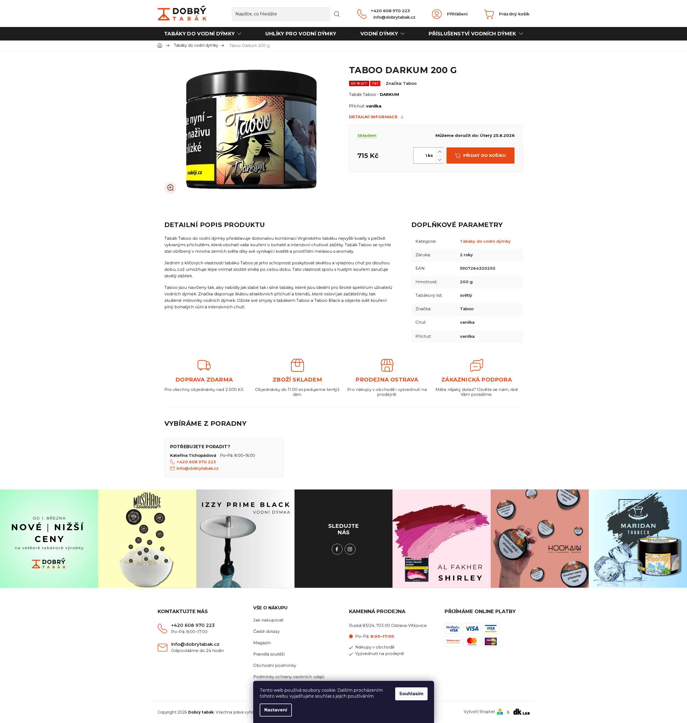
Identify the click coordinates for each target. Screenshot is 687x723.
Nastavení (275, 709)
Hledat (337, 14)
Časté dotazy (266, 631)
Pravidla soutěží (269, 654)
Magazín (262, 642)
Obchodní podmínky (274, 665)
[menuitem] (202, 33)
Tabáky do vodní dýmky (485, 241)
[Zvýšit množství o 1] (440, 152)
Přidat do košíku (484, 155)
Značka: (401, 83)
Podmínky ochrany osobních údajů (288, 676)
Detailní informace (373, 116)
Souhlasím (411, 693)
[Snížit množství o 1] (440, 159)
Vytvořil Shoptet (479, 712)
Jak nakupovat (268, 620)
